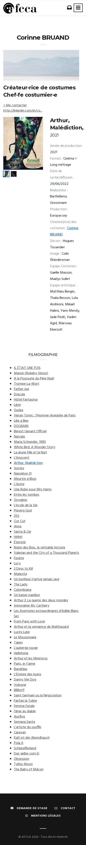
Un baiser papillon (27, 595)
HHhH (18, 537)
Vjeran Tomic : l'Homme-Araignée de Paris (45, 415)
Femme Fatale (24, 706)
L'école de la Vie (25, 505)
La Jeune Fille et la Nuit (30, 452)
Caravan (20, 732)
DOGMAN (21, 426)
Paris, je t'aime (24, 664)
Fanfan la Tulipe (25, 701)
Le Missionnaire (25, 637)
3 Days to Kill (23, 569)
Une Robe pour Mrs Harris (33, 489)
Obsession (21, 759)
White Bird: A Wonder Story (34, 447)
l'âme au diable (25, 711)
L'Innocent (21, 458)
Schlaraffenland (25, 748)
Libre (17, 405)
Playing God (23, 511)
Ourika (18, 410)
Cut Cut (19, 521)
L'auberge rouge (26, 648)
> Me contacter (15, 105)
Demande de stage (32, 808)
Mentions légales (46, 815)
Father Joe (21, 389)
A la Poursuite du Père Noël (34, 378)
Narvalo (19, 437)
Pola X (18, 743)
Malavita (20, 574)
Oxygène (20, 500)
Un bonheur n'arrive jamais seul (36, 579)
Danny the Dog (25, 680)
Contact (68, 808)
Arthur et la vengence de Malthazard (41, 627)
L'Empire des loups (27, 674)
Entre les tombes (26, 495)
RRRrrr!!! (19, 690)
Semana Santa (24, 722)
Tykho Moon (23, 764)
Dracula (19, 394)
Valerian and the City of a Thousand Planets (46, 553)
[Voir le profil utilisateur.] (41, 65)
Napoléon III (23, 474)
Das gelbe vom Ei (26, 754)
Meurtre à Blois (25, 479)
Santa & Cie (22, 532)
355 (16, 516)
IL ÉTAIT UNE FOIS (27, 368)
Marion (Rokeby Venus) (31, 373)
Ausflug (19, 717)
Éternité (20, 542)
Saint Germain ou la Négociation (38, 695)
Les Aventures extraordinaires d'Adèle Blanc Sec (46, 613)
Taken (18, 643)
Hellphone (21, 653)
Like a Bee (21, 421)
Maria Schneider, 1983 (30, 442)
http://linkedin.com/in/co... (22, 111)
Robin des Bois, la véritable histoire (39, 547)
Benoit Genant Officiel (30, 431)
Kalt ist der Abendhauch (32, 738)
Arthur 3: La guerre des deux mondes (41, 600)
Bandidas (20, 669)
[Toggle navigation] (78, 8)
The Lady (20, 584)
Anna (17, 526)
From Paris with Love (29, 621)
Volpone (20, 685)
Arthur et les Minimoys (31, 658)
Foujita (19, 558)
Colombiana (22, 590)
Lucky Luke (22, 632)
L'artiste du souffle (27, 727)
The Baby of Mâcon (28, 769)
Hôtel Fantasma (25, 400)
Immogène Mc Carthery (31, 606)
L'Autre (19, 484)
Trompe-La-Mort (26, 384)
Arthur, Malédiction (28, 463)
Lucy (17, 563)
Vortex (19, 468)
